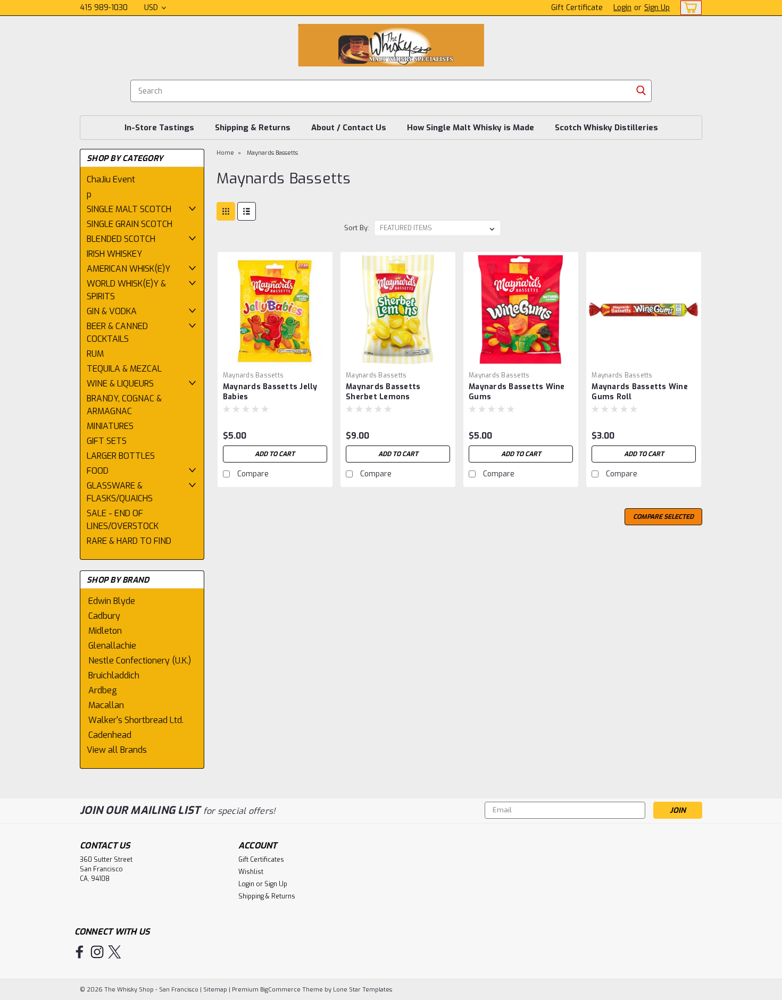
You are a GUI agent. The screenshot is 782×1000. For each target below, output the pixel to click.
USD (152, 8)
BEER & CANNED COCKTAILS (117, 332)
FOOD (98, 470)
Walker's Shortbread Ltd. (136, 720)
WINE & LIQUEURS (120, 383)
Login (622, 8)
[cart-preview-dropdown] (688, 8)
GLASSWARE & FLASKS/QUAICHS (120, 492)
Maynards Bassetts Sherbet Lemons (383, 392)
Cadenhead (109, 735)
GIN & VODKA (112, 311)
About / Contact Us (348, 127)
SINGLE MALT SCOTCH (129, 209)
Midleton (105, 630)
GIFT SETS (107, 441)
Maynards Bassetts (272, 153)
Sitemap (215, 990)
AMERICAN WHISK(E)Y (128, 268)
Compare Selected (663, 516)
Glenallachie (112, 645)
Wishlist (250, 872)
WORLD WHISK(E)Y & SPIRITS (126, 290)
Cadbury (104, 615)
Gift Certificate (577, 8)
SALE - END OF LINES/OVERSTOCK (123, 520)
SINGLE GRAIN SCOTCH (129, 224)
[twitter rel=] (114, 952)
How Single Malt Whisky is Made (470, 127)
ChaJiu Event (111, 179)
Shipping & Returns (252, 127)
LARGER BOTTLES (121, 455)
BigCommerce (280, 990)
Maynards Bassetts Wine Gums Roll (640, 392)
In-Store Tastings (159, 127)
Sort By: (356, 227)
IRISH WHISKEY (114, 253)
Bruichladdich (113, 675)
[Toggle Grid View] (226, 211)
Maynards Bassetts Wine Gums (517, 392)
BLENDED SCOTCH (121, 239)
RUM (95, 353)
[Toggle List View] (246, 211)
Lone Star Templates (362, 990)
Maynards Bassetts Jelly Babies (270, 392)
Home (225, 153)
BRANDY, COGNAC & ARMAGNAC (124, 405)
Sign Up (657, 8)
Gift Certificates (261, 859)
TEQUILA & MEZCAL (124, 368)
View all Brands (117, 749)
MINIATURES (110, 426)
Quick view (275, 359)
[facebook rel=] (79, 952)
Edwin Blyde (111, 601)
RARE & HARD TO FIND (129, 541)
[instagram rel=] (97, 952)
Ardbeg (102, 690)
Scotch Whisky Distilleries (606, 127)
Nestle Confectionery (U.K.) (139, 660)
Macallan (106, 705)
